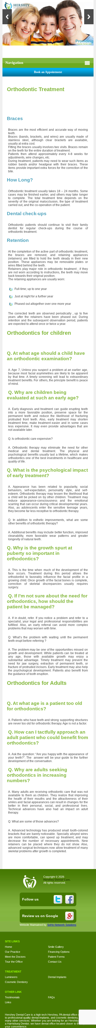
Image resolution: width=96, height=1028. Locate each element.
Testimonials (12, 997)
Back (7, 16)
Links (8, 1002)
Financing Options (59, 951)
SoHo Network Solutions (61, 924)
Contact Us (55, 961)
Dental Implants (57, 977)
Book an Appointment (48, 72)
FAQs (51, 997)
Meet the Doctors (15, 956)
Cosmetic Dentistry (16, 981)
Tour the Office (14, 961)
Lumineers (11, 977)
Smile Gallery (56, 946)
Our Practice (12, 951)
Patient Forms (56, 956)
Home (8, 946)
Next (89, 16)
